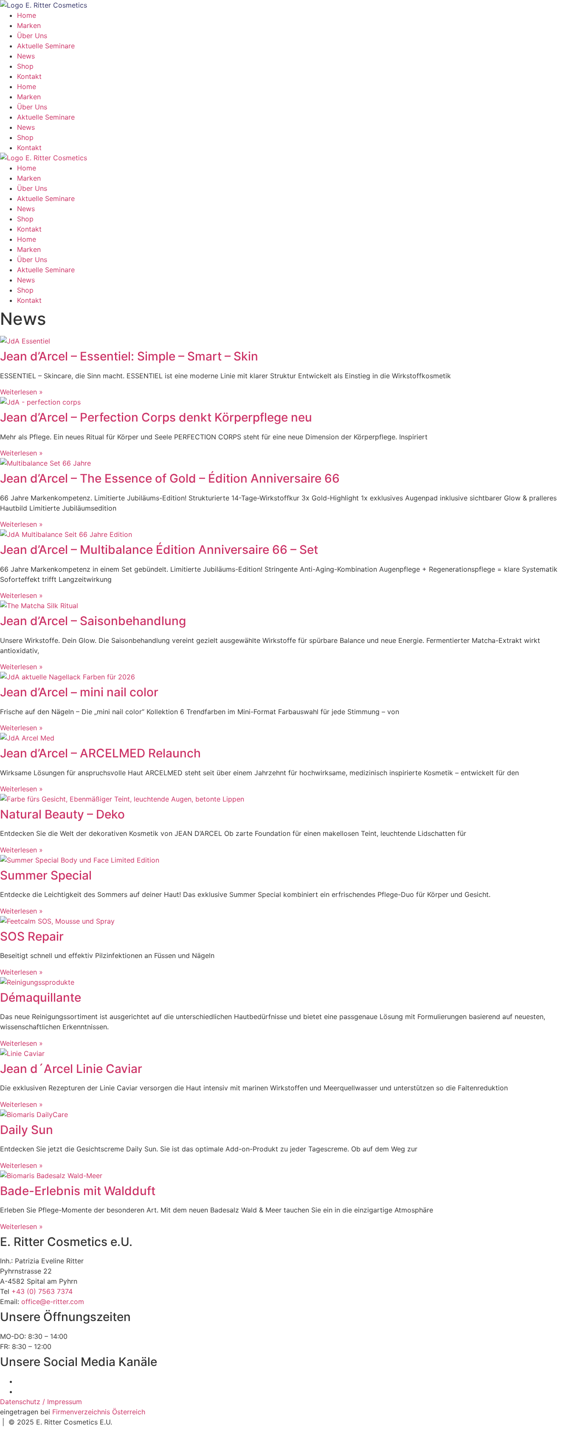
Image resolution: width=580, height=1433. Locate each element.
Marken (29, 25)
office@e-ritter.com (52, 1301)
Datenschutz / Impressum (41, 1401)
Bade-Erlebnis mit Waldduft (77, 1191)
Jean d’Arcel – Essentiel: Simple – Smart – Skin (129, 356)
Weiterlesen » (21, 392)
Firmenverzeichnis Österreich (98, 1412)
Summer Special (46, 875)
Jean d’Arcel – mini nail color (79, 692)
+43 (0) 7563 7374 (42, 1291)
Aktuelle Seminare (46, 46)
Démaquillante (40, 997)
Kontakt (29, 76)
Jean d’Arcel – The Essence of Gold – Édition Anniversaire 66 (170, 478)
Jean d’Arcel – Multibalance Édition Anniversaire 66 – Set (159, 549)
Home (26, 15)
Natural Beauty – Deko (62, 814)
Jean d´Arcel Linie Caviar (71, 1068)
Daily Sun (26, 1130)
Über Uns (32, 35)
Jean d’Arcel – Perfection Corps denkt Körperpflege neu (156, 417)
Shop (25, 66)
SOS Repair (32, 936)
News (26, 56)
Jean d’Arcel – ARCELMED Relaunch (100, 753)
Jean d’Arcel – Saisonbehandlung (93, 621)
